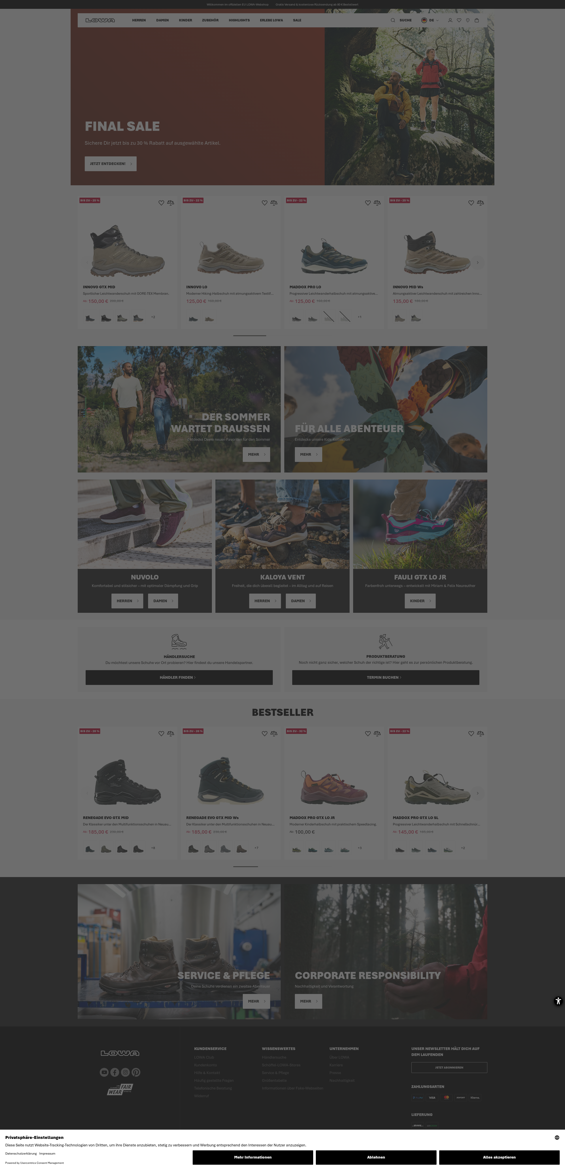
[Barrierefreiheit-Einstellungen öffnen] (558, 1001)
